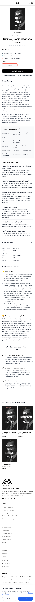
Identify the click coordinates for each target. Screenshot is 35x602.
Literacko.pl (7, 563)
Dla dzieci (29, 577)
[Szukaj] (29, 3)
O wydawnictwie (6, 539)
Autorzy (4, 556)
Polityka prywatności (8, 510)
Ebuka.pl (6, 566)
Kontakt (4, 542)
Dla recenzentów (7, 533)
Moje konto (5, 522)
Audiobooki (5, 550)
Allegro (6, 560)
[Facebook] (3, 498)
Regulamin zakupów (7, 507)
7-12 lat (22, 577)
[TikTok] (14, 498)
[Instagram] (5, 498)
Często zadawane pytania (9, 519)
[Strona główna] (17, 3)
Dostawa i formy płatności (9, 516)
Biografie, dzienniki (7, 577)
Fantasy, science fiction (8, 580)
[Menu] (3, 3)
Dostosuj (9, 598)
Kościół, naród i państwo (9, 432)
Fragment (18, 32)
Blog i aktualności (7, 536)
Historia (27, 582)
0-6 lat (16, 577)
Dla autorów (5, 530)
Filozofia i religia (18, 582)
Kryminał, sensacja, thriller (24, 580)
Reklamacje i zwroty (7, 513)
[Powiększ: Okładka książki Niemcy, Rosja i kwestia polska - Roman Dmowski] (17, 19)
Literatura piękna (6, 582)
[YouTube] (8, 498)
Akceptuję (25, 598)
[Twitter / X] (11, 498)
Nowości (4, 553)
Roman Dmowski (17, 36)
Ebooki (4, 547)
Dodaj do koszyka (17, 71)
